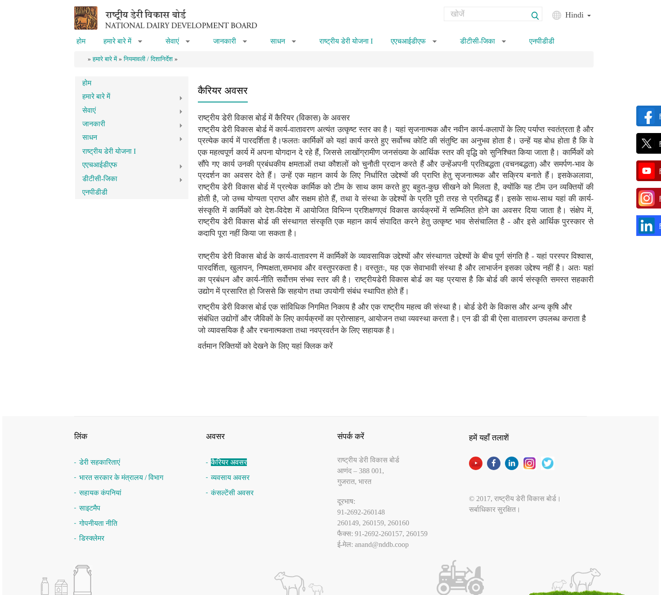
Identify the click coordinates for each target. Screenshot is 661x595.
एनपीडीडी (541, 41)
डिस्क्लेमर (91, 538)
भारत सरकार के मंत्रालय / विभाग (121, 477)
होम (80, 41)
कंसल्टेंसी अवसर (232, 493)
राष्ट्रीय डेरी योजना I (346, 41)
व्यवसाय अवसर (230, 477)
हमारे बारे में (122, 44)
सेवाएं (177, 44)
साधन (283, 44)
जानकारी (230, 44)
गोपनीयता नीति (98, 523)
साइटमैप (89, 508)
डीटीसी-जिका (483, 44)
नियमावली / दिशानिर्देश (148, 59)
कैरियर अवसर (229, 462)
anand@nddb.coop (382, 544)
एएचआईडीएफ (414, 44)
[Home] (177, 17)
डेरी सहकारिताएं (99, 462)
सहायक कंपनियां (100, 493)
